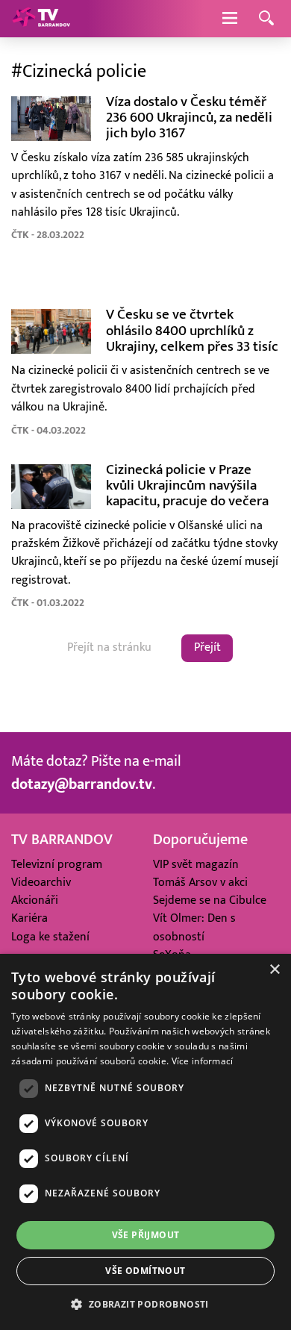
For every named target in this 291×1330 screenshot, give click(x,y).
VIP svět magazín (196, 865)
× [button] (274, 969)
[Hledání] (266, 19)
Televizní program (56, 865)
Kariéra (29, 918)
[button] (145, 1304)
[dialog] (145, 1142)
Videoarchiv (41, 882)
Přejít (207, 647)
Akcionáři (34, 900)
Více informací (203, 1061)
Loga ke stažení (50, 937)
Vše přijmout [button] (146, 1234)
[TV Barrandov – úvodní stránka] (41, 18)
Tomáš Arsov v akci (200, 882)
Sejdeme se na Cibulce (209, 900)
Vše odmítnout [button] (145, 1270)
